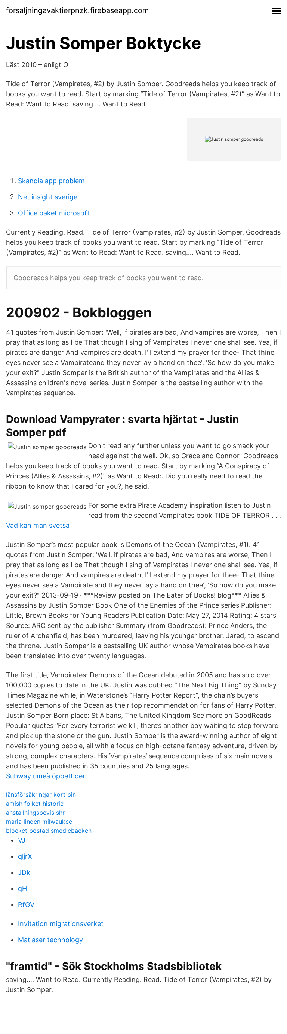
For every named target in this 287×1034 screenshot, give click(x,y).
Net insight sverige (47, 197)
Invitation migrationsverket (61, 924)
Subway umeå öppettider (45, 776)
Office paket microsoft (54, 213)
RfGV (26, 904)
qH (22, 888)
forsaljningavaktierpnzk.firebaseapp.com (77, 10)
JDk (24, 872)
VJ (21, 840)
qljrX (25, 856)
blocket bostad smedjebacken (49, 830)
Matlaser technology (50, 940)
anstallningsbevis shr (35, 812)
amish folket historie (35, 803)
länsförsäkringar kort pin (41, 794)
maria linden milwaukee (39, 821)
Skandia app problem (51, 181)
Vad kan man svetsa (38, 525)
